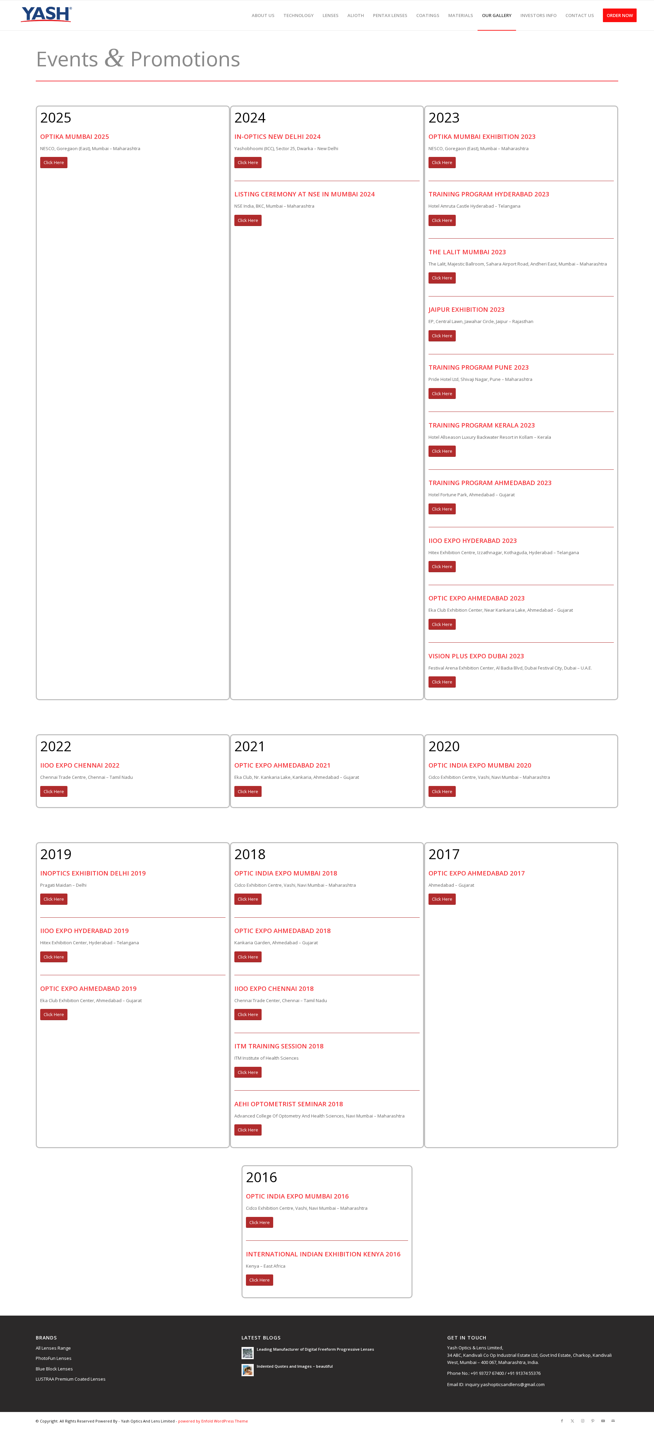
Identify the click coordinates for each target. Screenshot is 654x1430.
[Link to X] (572, 1421)
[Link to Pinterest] (593, 1421)
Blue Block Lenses (54, 1369)
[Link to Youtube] (603, 1421)
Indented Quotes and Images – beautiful (295, 1366)
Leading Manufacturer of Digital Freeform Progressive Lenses (315, 1349)
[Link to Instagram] (582, 1421)
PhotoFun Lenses (54, 1358)
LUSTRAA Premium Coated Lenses (71, 1379)
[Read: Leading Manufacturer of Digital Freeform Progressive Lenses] (248, 1353)
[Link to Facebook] (562, 1421)
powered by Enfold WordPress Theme (213, 1421)
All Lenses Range (53, 1348)
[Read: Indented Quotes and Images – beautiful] (248, 1370)
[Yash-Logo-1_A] (45, 15)
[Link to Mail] (613, 1421)
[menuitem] (263, 15)
